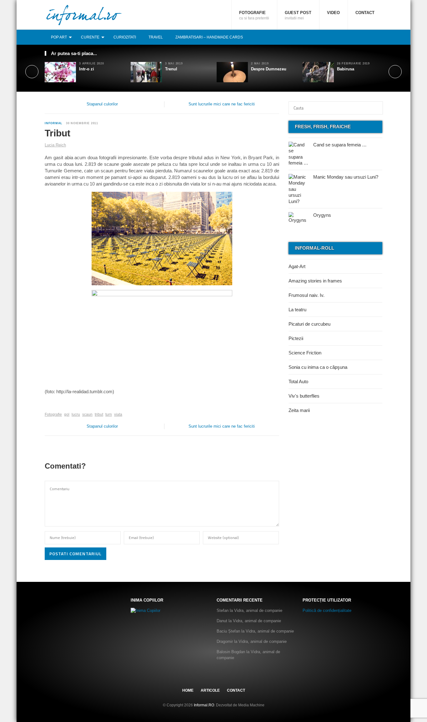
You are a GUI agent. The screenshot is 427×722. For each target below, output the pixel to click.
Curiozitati (124, 37)
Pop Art (59, 37)
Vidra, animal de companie (258, 610)
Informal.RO (204, 705)
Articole (210, 690)
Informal (54, 123)
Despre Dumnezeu (268, 69)
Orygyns (322, 215)
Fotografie (254, 15)
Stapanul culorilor (102, 104)
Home (187, 690)
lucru (76, 414)
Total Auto (298, 381)
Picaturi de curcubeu (309, 324)
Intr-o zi (86, 69)
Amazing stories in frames (315, 280)
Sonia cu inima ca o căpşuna (318, 367)
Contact (364, 12)
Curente (90, 37)
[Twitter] (365, 37)
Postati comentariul (75, 553)
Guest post (298, 15)
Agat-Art (297, 266)
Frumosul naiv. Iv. (306, 295)
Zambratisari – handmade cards (209, 37)
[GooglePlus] (58, 405)
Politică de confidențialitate (327, 610)
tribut (99, 414)
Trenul (171, 69)
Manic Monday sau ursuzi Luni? (345, 177)
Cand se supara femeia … (340, 144)
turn (108, 414)
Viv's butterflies (304, 396)
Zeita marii (299, 410)
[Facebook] (358, 37)
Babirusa (345, 69)
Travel (155, 37)
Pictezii (296, 338)
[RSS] (378, 37)
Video (333, 12)
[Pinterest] (372, 37)
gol (66, 414)
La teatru (297, 309)
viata (118, 414)
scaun (87, 414)
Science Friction (305, 352)
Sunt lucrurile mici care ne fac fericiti (221, 104)
